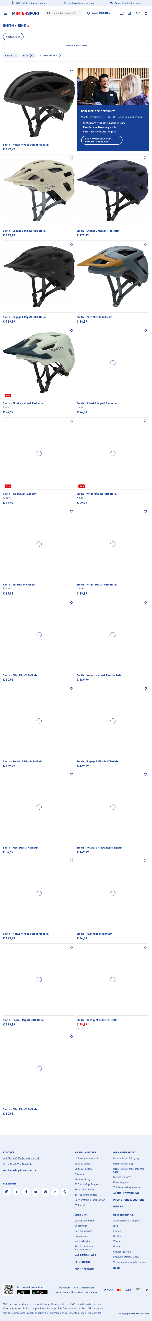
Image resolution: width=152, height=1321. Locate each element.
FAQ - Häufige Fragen (87, 1184)
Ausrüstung (13, 36)
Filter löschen (48, 55)
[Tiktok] (26, 1192)
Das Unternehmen (85, 1220)
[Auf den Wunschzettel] (71, 71)
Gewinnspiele (121, 1182)
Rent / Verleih (84, 1268)
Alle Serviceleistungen (126, 1220)
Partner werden (83, 1230)
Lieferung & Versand (86, 1158)
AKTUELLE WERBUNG (126, 1193)
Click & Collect (83, 1163)
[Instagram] (7, 1192)
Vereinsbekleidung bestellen (129, 1262)
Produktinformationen (126, 1256)
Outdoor (118, 1236)
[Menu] (5, 13)
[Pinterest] (45, 1192)
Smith (8, 55)
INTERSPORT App (123, 1163)
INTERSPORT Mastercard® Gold (128, 1170)
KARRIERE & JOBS (85, 1255)
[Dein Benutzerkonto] (130, 13)
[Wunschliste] (138, 13)
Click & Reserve (83, 1168)
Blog (116, 1267)
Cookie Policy (61, 1292)
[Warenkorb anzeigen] (146, 13)
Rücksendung (82, 1179)
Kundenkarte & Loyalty (126, 1158)
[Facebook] (16, 1192)
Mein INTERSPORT (124, 1152)
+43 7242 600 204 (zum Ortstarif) (21, 1158)
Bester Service (123, 1214)
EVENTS (118, 1206)
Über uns (81, 1214)
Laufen (117, 1230)
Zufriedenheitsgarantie (126, 1187)
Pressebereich (83, 1236)
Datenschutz (87, 1287)
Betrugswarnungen (86, 1194)
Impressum (64, 1287)
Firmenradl (83, 1261)
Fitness (117, 1246)
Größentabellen (122, 1251)
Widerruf (80, 1205)
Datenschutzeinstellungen (84, 1292)
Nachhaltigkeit (83, 1241)
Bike (25, 55)
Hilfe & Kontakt (85, 1152)
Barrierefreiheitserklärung (90, 1199)
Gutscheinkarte (122, 1176)
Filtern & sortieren (76, 45)
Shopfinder (81, 1225)
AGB (76, 1287)
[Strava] (65, 1192)
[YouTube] (36, 1192)
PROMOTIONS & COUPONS (128, 1199)
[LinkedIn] (55, 1192)
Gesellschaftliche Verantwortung (84, 1248)
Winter (117, 1241)
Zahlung (79, 1173)
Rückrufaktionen (84, 1189)
